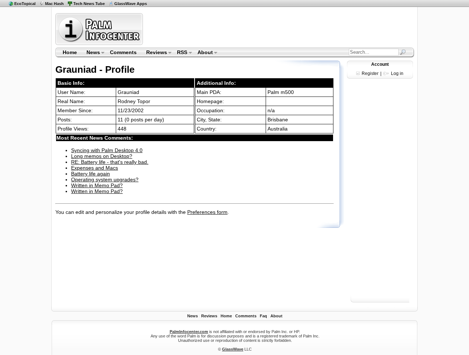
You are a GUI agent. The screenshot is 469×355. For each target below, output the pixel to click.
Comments (123, 52)
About (203, 53)
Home (70, 52)
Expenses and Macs (94, 168)
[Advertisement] (279, 28)
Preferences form (207, 212)
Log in (397, 73)
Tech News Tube (89, 3)
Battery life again (90, 174)
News (91, 53)
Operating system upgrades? (105, 179)
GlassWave (232, 349)
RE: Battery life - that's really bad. (109, 162)
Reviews (154, 53)
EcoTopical (25, 3)
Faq (263, 316)
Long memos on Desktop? (101, 156)
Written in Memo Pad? (97, 185)
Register (370, 73)
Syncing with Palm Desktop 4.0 (107, 150)
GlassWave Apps (130, 3)
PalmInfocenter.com (189, 331)
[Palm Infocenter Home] (99, 43)
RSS (180, 53)
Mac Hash (54, 3)
